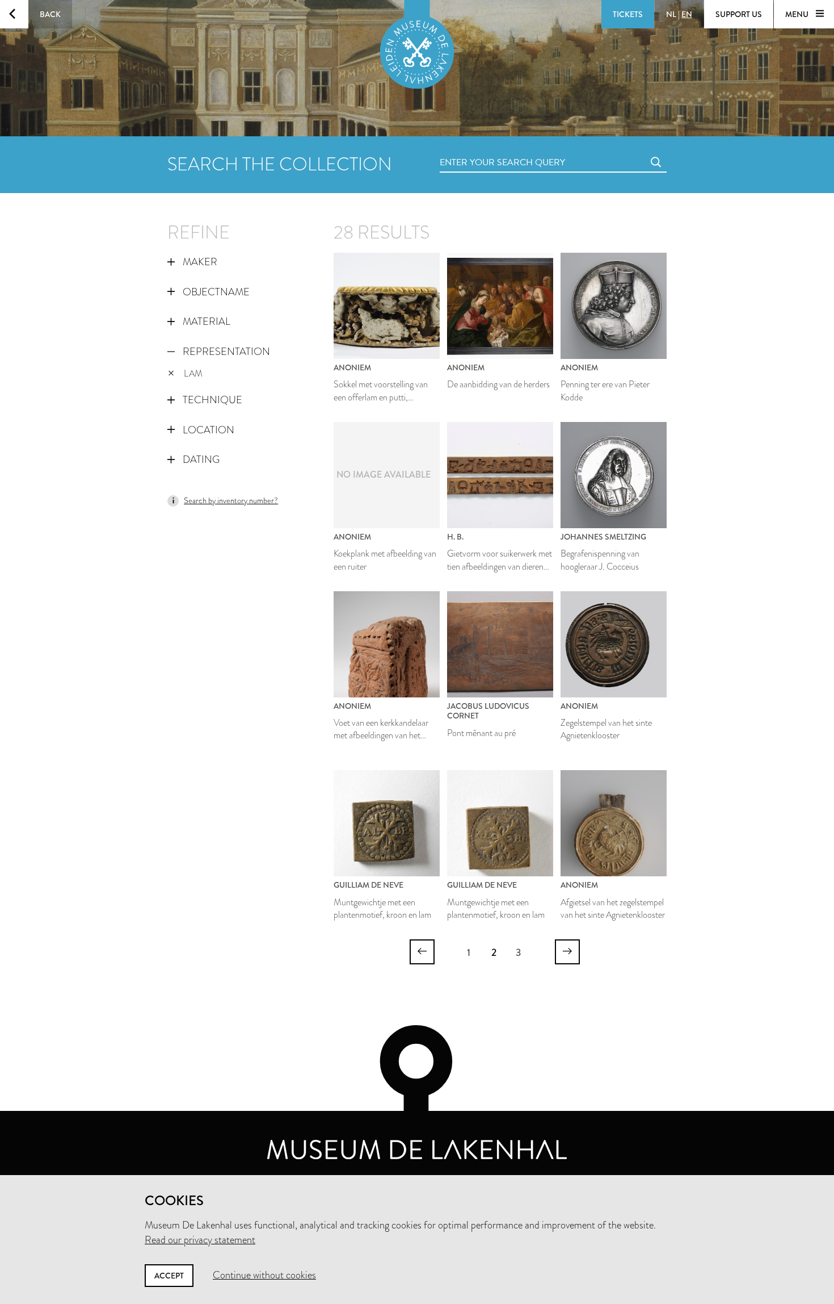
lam (193, 373)
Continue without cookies (264, 1275)
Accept (169, 1275)
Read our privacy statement (200, 1239)
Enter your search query (479, 149)
